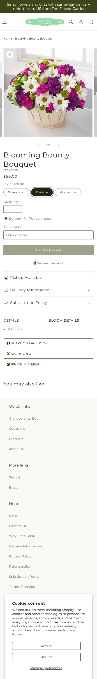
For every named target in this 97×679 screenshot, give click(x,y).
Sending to (19, 226)
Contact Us (18, 526)
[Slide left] (39, 145)
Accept (46, 646)
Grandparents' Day (23, 418)
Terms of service (22, 587)
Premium (68, 192)
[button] (71, 22)
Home (7, 38)
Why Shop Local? (23, 536)
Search (14, 477)
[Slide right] (58, 145)
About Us (16, 449)
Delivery (16, 219)
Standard (16, 192)
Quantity (10, 202)
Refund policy (20, 566)
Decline (46, 657)
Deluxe (42, 192)
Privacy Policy (20, 556)
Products (16, 439)
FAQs (13, 516)
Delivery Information (25, 546)
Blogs (13, 487)
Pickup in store (40, 219)
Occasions (17, 429)
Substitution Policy (24, 577)
